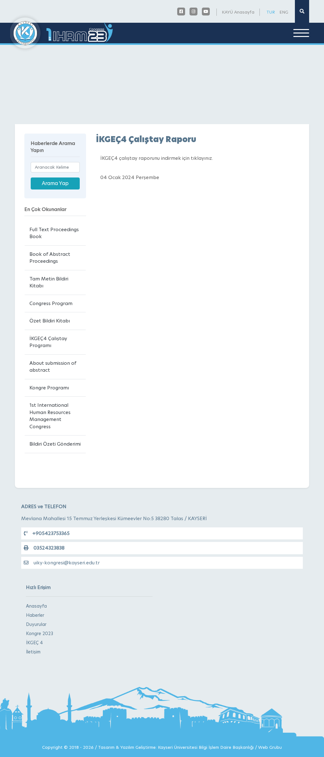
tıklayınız (201, 158)
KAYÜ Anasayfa (238, 12)
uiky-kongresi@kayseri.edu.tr (67, 562)
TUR (270, 12)
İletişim (33, 652)
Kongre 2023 (39, 633)
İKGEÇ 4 (34, 643)
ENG (283, 12)
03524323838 (49, 547)
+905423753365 (51, 533)
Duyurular (36, 624)
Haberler (35, 615)
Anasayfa (36, 606)
